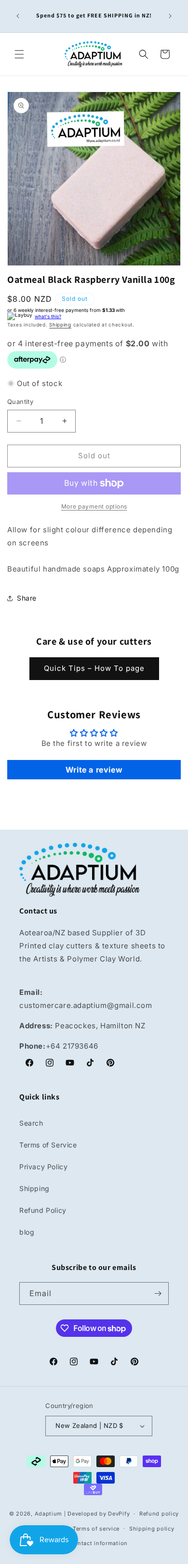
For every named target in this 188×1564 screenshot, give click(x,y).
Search (31, 1123)
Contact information (99, 1543)
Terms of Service (48, 1145)
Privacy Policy (43, 1166)
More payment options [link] (94, 506)
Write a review (94, 769)
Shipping (60, 324)
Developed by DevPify (98, 1513)
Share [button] (27, 598)
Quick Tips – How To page (94, 668)
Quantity (20, 401)
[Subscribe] (157, 1293)
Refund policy (159, 1513)
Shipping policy (152, 1528)
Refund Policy (43, 1210)
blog (26, 1232)
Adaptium (49, 1513)
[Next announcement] (170, 16)
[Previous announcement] (17, 16)
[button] (19, 54)
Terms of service (96, 1528)
